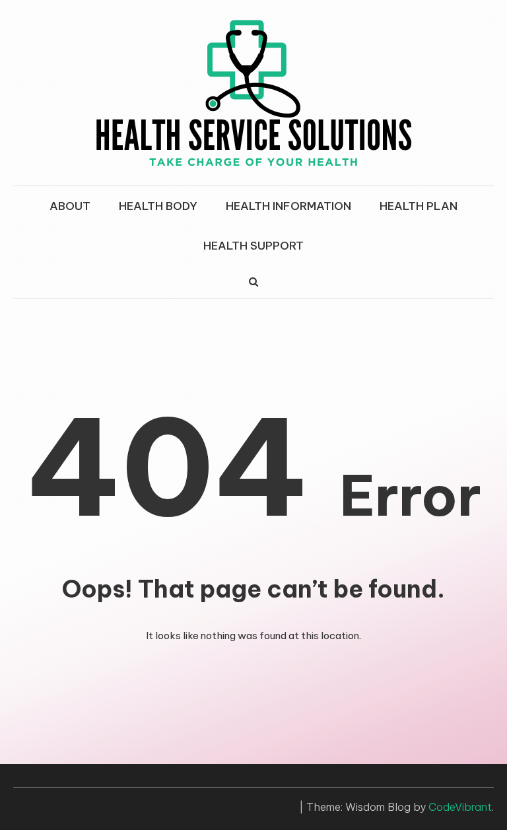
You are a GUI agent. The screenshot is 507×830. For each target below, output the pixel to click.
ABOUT (70, 206)
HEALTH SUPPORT (253, 245)
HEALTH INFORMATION (288, 206)
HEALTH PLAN (418, 206)
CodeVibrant (460, 806)
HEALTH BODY (158, 206)
